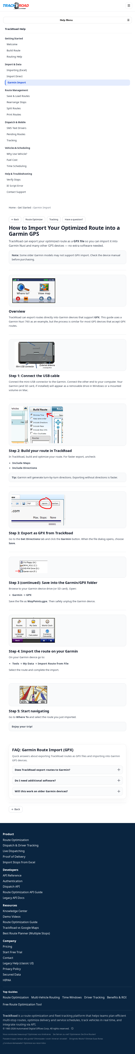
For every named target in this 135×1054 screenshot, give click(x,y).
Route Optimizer (34, 219)
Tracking (12, 140)
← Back (15, 219)
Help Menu (95, 20)
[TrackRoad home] (16, 5)
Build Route (13, 50)
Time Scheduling (17, 166)
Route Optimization (16, 840)
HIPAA (7, 980)
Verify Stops (14, 179)
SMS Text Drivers (16, 128)
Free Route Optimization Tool (22, 1004)
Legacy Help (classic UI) (18, 963)
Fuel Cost (12, 160)
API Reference (12, 875)
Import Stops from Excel (19, 862)
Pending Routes (16, 134)
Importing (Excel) (17, 70)
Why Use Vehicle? (17, 154)
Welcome (12, 44)
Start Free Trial (12, 952)
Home (12, 207)
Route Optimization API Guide (23, 892)
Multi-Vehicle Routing (45, 997)
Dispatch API (11, 886)
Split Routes (14, 108)
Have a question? (74, 219)
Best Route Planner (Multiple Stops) (26, 933)
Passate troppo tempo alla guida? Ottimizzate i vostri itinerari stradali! (35, 1038)
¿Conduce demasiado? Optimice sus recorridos (24, 1043)
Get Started (24, 207)
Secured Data (12, 974)
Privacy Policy (12, 969)
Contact (8, 958)
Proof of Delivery (14, 857)
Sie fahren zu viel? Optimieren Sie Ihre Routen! (74, 1034)
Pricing (7, 946)
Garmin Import (17, 82)
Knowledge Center (15, 911)
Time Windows (72, 997)
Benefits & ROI (116, 997)
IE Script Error (15, 185)
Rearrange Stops (16, 102)
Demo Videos (12, 917)
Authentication (12, 881)
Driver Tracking (94, 997)
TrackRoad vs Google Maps (21, 928)
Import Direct (14, 76)
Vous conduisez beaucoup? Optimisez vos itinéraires (27, 1034)
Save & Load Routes (18, 96)
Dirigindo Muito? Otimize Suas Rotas (86, 1038)
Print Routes (14, 114)
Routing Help (14, 56)
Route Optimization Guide (20, 922)
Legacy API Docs (13, 898)
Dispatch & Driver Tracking (20, 845)
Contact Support (16, 192)
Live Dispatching (14, 851)
